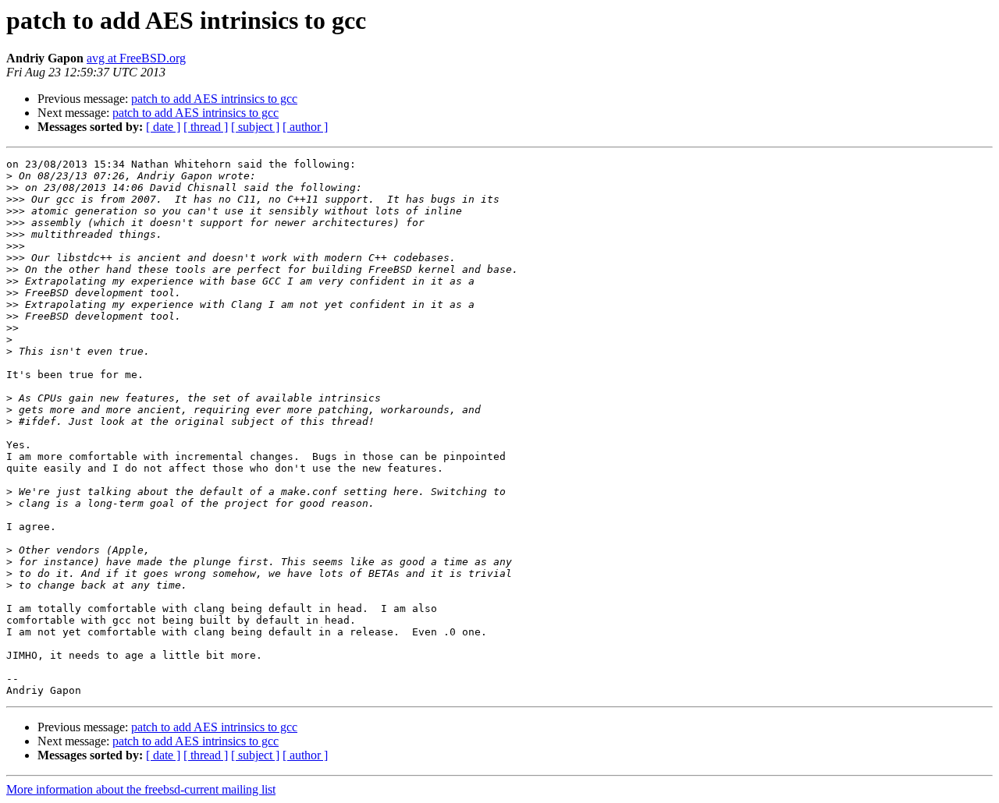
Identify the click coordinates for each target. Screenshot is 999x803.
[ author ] (305, 126)
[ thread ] (205, 126)
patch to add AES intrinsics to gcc (214, 98)
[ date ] (163, 126)
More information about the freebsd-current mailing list (141, 789)
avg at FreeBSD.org (136, 58)
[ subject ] (255, 126)
